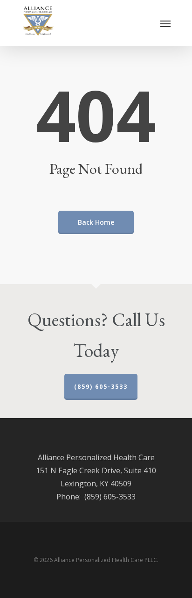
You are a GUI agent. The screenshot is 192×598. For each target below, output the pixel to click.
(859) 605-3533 (101, 387)
